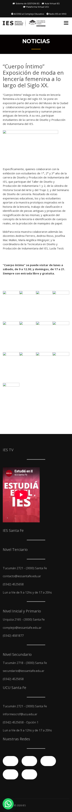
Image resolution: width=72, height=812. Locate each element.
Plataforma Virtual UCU (37, 6)
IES (24, 805)
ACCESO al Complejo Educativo (28, 13)
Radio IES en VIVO (57, 13)
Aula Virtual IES (51, 3)
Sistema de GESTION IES (27, 3)
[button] (8, 803)
